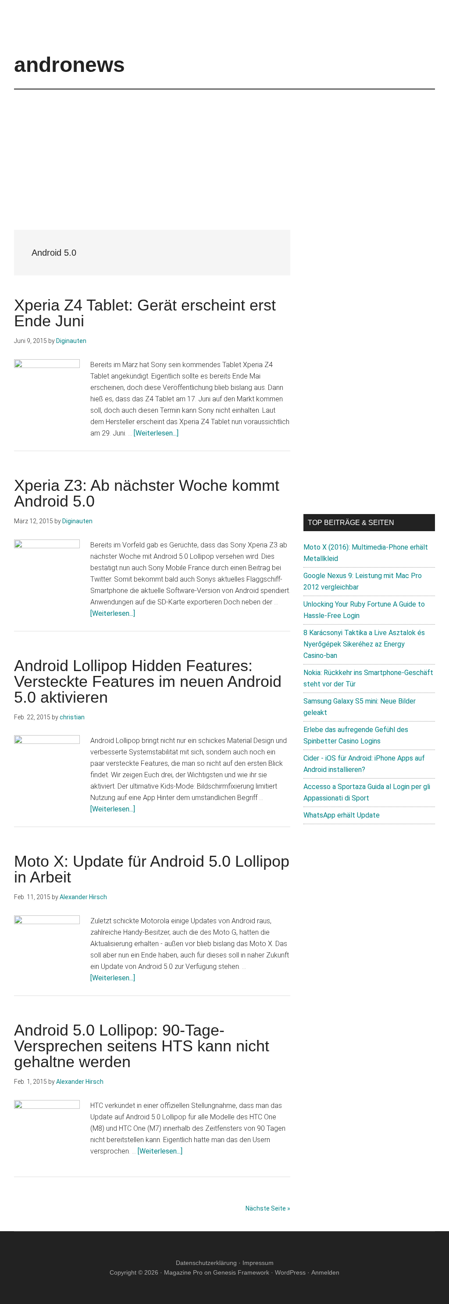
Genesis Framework (241, 1272)
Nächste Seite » (268, 1208)
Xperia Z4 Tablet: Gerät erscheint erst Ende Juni (145, 313)
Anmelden (325, 1272)
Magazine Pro (183, 1272)
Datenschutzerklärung (206, 1262)
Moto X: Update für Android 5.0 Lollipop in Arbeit (151, 869)
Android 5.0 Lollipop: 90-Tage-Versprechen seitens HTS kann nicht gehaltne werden (141, 1046)
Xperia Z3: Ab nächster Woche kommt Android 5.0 (146, 493)
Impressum (258, 1262)
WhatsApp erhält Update (341, 815)
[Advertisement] (224, 150)
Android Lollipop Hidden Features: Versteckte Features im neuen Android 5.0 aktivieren (148, 681)
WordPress (290, 1272)
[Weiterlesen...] (156, 433)
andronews (69, 64)
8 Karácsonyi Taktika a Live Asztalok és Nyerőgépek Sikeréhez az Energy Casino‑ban (364, 644)
